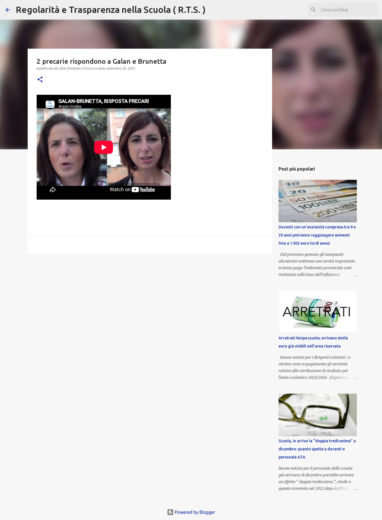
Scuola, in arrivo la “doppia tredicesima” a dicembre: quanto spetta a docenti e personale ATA (317, 449)
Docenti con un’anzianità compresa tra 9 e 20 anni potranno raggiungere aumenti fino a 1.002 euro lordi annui (317, 235)
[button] (40, 80)
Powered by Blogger (194, 512)
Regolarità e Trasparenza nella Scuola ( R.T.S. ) (111, 9)
